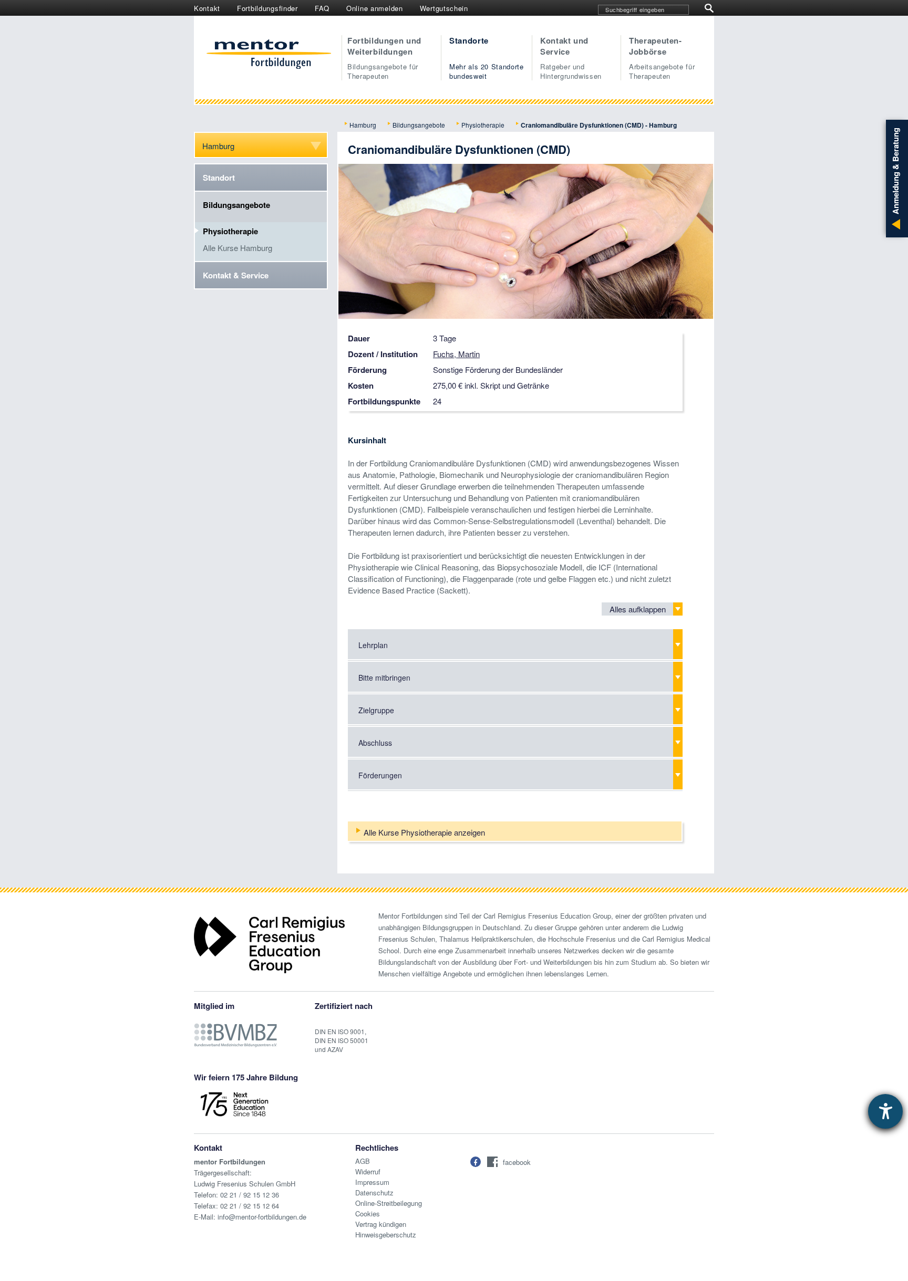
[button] (475, 1162)
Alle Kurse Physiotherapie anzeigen (424, 832)
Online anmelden (374, 8)
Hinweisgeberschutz (385, 1235)
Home (269, 55)
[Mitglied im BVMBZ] (235, 1030)
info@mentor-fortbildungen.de (262, 1217)
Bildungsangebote (419, 124)
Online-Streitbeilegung (388, 1203)
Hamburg (362, 124)
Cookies (367, 1213)
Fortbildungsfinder (267, 8)
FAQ (322, 8)
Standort (219, 177)
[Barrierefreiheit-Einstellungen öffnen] (885, 1111)
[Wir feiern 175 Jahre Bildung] (234, 1103)
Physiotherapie (482, 124)
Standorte (486, 57)
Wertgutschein (444, 8)
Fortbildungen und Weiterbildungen (384, 57)
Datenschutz (374, 1192)
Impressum (372, 1182)
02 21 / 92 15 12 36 (249, 1195)
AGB (362, 1161)
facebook (517, 1162)
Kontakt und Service (571, 57)
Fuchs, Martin (456, 353)
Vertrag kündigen (380, 1224)
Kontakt (207, 8)
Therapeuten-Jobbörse (662, 57)
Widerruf (367, 1171)
